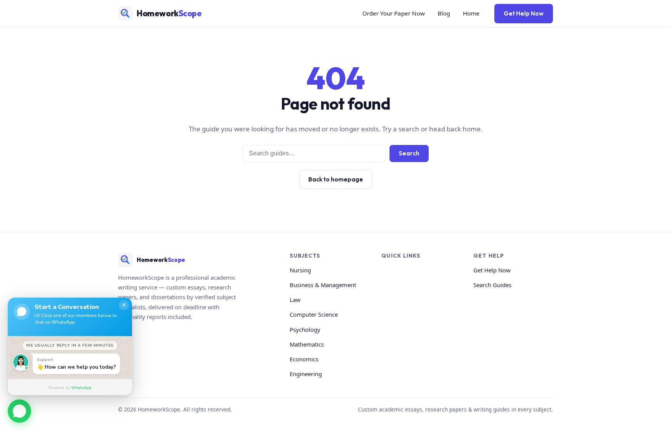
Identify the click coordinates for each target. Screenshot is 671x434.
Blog (444, 13)
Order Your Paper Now (393, 13)
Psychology (305, 329)
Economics (304, 359)
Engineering (306, 374)
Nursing (300, 270)
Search (409, 153)
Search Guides (492, 285)
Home (471, 13)
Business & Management (323, 285)
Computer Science (314, 314)
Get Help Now (524, 13)
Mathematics (307, 344)
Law (295, 299)
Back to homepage (335, 179)
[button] (19, 412)
